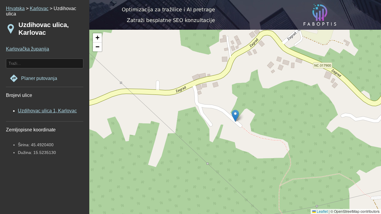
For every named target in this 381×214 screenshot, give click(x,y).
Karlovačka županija (27, 48)
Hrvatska (15, 8)
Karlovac (39, 8)
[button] (97, 38)
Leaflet (322, 211)
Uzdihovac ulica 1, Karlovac (47, 110)
